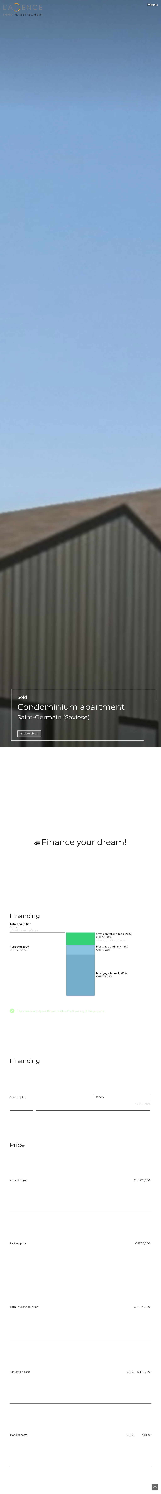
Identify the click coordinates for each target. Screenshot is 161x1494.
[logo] (22, 9)
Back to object (29, 733)
